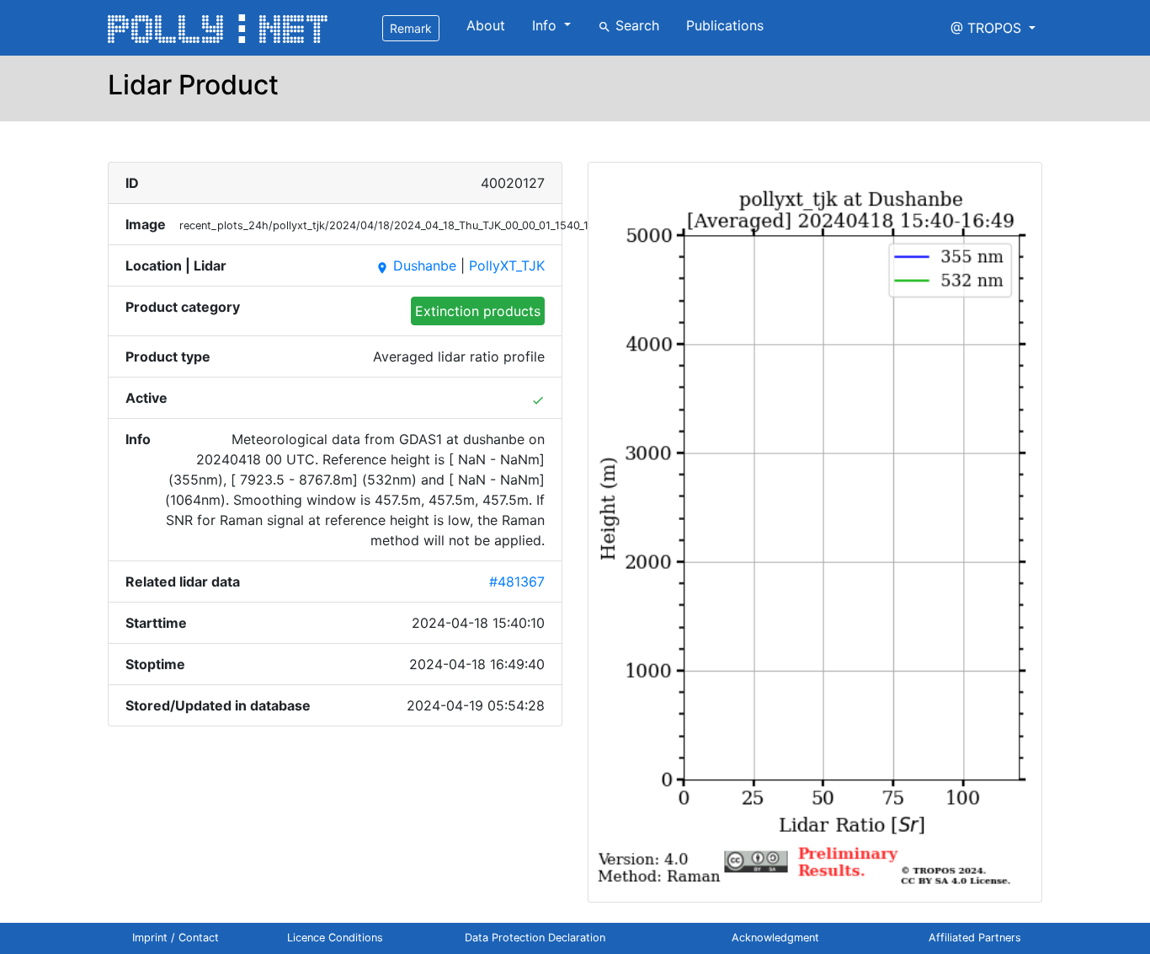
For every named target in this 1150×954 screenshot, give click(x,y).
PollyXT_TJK (507, 265)
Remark (411, 28)
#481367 (517, 581)
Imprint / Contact (175, 937)
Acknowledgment (775, 937)
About (485, 25)
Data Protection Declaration (535, 937)
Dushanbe (415, 265)
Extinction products (477, 311)
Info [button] (546, 25)
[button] (993, 28)
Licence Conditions (335, 937)
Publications (725, 25)
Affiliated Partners (975, 937)
